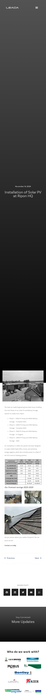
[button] (37, 8)
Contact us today (10, 545)
